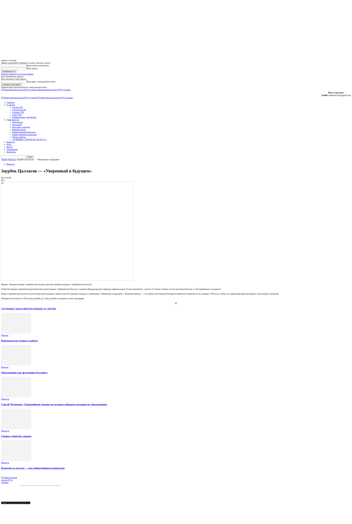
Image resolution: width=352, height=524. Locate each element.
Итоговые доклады (21, 127)
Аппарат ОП (18, 112)
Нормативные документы (24, 117)
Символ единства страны (16, 436)
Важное (4, 335)
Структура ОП (19, 110)
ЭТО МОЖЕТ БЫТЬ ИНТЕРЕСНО (19, 309)
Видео (10, 147)
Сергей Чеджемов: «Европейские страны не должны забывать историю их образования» (54, 404)
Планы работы (19, 137)
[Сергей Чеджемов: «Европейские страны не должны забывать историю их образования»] (16, 396)
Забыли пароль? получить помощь (17, 74)
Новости (11, 142)
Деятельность (13, 120)
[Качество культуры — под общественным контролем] (16, 460)
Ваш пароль (32, 68)
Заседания (17, 125)
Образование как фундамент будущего (24, 372)
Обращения (12, 149)
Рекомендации (19, 129)
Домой (4, 159)
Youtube (25, 514)
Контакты (11, 152)
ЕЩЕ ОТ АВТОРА (46, 309)
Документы (17, 122)
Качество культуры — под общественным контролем (33, 468)
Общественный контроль (24, 132)
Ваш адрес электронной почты (41, 81)
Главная (10, 102)
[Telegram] (6, 514)
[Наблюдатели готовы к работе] (16, 333)
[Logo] (19, 98)
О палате (11, 105)
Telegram (11, 514)
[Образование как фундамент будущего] (16, 365)
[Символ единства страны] (16, 428)
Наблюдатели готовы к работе (19, 340)
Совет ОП (17, 115)
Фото (9, 144)
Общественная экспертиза (24, 134)
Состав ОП (17, 107)
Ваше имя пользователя (38, 65)
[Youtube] (19, 514)
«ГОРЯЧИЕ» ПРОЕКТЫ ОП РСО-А (29, 139)
